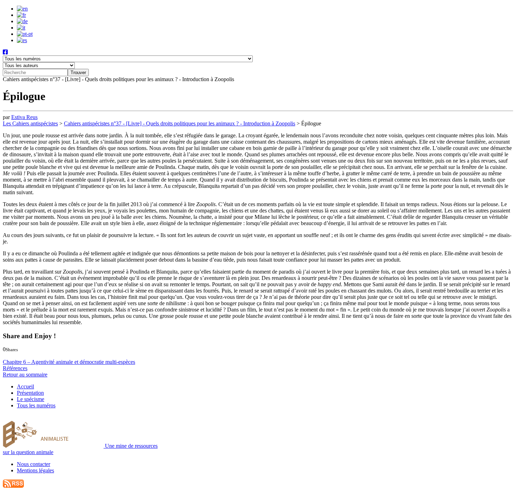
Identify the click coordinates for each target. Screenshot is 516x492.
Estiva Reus (24, 117)
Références (15, 368)
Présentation (30, 393)
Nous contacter (33, 464)
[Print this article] (36, 356)
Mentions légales (35, 470)
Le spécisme (30, 399)
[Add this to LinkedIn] (20, 356)
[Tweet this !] (13, 356)
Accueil (25, 386)
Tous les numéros (36, 405)
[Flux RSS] (13, 486)
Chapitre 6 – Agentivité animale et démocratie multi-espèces (69, 362)
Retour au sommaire (25, 375)
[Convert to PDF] (43, 356)
